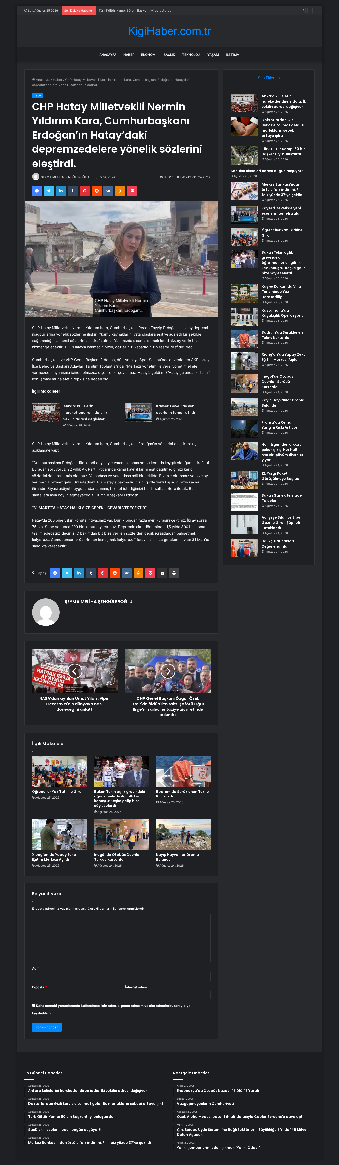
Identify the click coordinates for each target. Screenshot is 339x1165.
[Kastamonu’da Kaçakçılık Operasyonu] (244, 317)
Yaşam (213, 55)
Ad (35, 968)
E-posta (39, 987)
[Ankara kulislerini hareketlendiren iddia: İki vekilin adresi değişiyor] (46, 412)
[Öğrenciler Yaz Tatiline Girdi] (59, 771)
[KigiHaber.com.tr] (169, 31)
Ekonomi (149, 55)
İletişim (233, 55)
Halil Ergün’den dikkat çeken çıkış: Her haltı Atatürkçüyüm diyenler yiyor (282, 452)
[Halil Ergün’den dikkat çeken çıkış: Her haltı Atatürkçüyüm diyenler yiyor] (244, 451)
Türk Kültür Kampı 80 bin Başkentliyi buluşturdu (283, 151)
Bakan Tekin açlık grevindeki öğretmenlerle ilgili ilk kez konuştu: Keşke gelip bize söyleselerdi (119, 798)
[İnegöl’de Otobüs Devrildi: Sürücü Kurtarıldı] (121, 834)
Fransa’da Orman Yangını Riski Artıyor (279, 425)
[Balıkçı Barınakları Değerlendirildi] (244, 548)
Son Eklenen (269, 77)
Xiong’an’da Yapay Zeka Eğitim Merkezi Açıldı (54, 857)
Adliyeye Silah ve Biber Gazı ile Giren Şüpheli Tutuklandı (282, 522)
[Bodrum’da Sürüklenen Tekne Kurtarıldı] (183, 771)
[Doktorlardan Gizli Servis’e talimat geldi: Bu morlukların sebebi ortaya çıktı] (244, 126)
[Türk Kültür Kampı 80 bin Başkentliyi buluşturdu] (244, 155)
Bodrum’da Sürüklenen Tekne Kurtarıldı (182, 794)
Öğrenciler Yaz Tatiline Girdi (57, 791)
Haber (128, 55)
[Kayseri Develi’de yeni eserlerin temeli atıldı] (138, 412)
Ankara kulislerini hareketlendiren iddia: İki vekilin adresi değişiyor (85, 413)
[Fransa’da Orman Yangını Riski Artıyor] (244, 429)
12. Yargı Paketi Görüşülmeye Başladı (281, 476)
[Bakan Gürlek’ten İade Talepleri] (244, 502)
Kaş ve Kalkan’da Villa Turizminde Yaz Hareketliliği (281, 291)
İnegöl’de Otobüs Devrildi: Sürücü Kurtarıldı (117, 857)
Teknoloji (191, 55)
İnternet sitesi (136, 987)
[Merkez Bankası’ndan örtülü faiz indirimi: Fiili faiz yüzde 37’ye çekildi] (244, 191)
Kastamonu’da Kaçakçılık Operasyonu (283, 313)
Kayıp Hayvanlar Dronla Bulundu (177, 857)
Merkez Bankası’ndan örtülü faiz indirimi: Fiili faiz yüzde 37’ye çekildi (282, 189)
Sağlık (169, 55)
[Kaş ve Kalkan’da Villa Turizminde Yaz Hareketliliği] (244, 293)
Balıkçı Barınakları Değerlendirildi (278, 544)
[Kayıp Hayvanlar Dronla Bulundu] (183, 834)
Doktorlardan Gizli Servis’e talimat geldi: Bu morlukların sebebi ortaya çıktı (284, 127)
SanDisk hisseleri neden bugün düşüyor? (130, 10)
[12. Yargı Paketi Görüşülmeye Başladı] (244, 480)
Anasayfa (107, 55)
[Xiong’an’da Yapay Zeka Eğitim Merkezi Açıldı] (59, 834)
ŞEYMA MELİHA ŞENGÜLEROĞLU (65, 177)
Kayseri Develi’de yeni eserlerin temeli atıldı (281, 211)
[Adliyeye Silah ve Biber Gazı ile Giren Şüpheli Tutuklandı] (244, 524)
